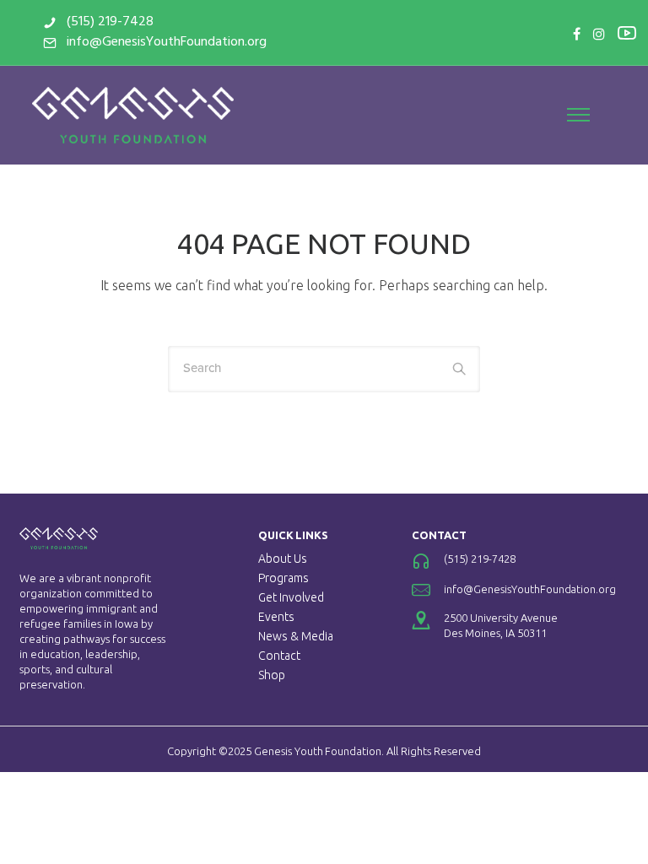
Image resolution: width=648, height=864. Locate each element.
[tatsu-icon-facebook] (576, 33)
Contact (279, 655)
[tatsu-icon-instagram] (599, 33)
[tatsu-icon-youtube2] (627, 32)
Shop (271, 675)
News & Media (295, 636)
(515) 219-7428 (110, 22)
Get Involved (291, 597)
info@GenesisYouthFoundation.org (167, 42)
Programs (283, 578)
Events (276, 617)
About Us (282, 558)
